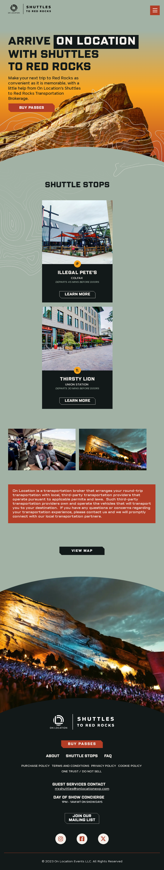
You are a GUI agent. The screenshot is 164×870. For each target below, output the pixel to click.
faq (108, 756)
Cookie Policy (130, 765)
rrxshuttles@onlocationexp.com (82, 789)
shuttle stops (82, 756)
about (52, 756)
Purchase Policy (35, 765)
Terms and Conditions (70, 765)
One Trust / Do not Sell (82, 771)
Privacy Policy (103, 765)
